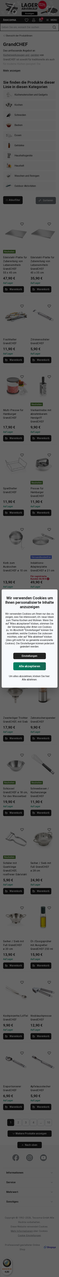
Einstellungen (29, 655)
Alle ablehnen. (29, 679)
